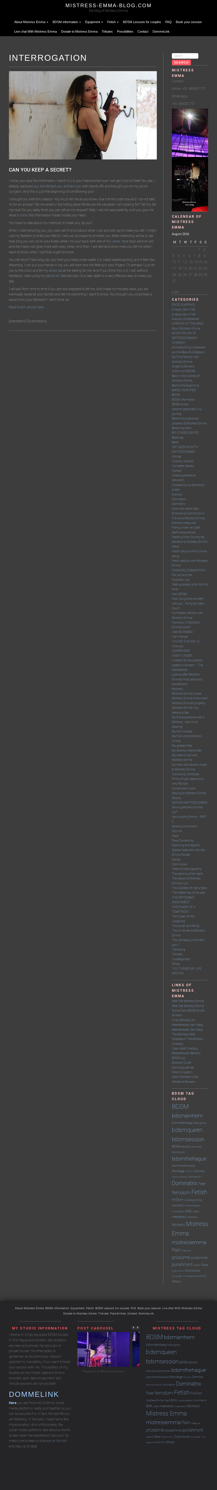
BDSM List (178, 1058)
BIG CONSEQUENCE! (185, 432)
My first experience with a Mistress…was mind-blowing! (188, 722)
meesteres (179, 1217)
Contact (143, 31)
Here (13, 1403)
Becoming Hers (181, 428)
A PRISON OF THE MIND (187, 323)
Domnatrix (178, 503)
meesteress (192, 1217)
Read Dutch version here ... (27, 307)
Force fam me (180, 580)
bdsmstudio (178, 1152)
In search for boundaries (187, 660)
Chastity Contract (182, 461)
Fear (202, 1183)
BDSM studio (180, 404)
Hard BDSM (179, 594)
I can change (180, 636)
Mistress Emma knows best (189, 698)
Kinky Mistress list (183, 1020)
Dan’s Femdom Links (185, 1077)
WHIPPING (201, 1276)
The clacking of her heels (187, 873)
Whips (176, 963)
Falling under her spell (186, 527)
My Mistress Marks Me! (187, 750)
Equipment (93, 22)
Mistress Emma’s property (188, 703)
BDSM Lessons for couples (142, 22)
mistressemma (189, 1242)
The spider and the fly (185, 926)
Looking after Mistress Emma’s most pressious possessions (187, 679)
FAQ (168, 22)
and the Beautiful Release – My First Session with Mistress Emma (189, 356)
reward (196, 1265)
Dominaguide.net (183, 1067)
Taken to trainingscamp (187, 869)
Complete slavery (183, 466)
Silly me (177, 831)
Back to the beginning (185, 385)
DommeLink (161, 31)
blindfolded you (51, 186)
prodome (181, 1257)
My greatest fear (182, 745)
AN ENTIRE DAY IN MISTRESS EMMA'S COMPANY (184, 337)
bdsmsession (188, 1139)
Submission (178, 1271)
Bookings (178, 437)
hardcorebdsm (193, 1205)
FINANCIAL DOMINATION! (188, 570)
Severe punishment (184, 826)
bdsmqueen (187, 1129)
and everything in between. (189, 347)
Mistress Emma (166, 1413)
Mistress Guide (181, 1062)
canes (116, 241)
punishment (182, 1264)
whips (53, 271)
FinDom (178, 1200)
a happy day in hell (183, 309)
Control (189, 1171)
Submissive (179, 864)
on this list (59, 1441)
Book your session (189, 22)
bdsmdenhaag (182, 1123)
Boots (175, 442)
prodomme (199, 1258)
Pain (176, 1250)
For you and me (182, 575)
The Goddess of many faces (189, 888)
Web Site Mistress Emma (188, 1001)
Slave (175, 836)
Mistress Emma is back (187, 693)
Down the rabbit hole (185, 508)
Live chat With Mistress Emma (35, 31)
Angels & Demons (183, 366)
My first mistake (182, 731)
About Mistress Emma (30, 22)
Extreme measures (184, 523)
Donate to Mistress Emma (79, 31)
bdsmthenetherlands (183, 1165)
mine (23, 215)
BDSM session (181, 1146)
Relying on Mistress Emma (189, 793)
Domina (177, 494)
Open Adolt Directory (185, 1048)
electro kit (53, 276)
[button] (138, 1327)
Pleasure (186, 1250)
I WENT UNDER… (183, 655)
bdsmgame (199, 1122)
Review (176, 798)
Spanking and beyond (186, 845)
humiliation (178, 1211)
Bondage (178, 1171)
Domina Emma (179, 1177)
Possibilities (125, 31)
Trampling (178, 949)
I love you (178, 646)
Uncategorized (181, 959)
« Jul (175, 292)
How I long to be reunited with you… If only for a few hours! (188, 603)
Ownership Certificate (185, 774)
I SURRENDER (181, 650)
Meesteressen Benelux (186, 1053)
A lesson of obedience (185, 319)
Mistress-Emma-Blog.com (108, 5)
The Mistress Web (183, 1034)
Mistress (177, 689)
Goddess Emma (193, 1200)
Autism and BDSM (183, 371)
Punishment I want (184, 788)
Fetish (112, 22)
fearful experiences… (185, 532)
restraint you (72, 186)
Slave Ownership (182, 840)
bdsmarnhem (187, 1116)
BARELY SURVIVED (184, 390)
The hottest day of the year (188, 892)
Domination (194, 1176)
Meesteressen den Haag (187, 1024)
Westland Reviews (183, 1081)
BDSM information (66, 22)
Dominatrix (179, 499)
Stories (176, 859)
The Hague (188, 1276)
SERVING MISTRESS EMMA (189, 802)
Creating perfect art (184, 475)
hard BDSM (178, 1205)
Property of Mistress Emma (103, 1371)
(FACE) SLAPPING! (183, 304)
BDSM (176, 394)
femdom (181, 1192)
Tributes (107, 31)
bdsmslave (196, 1146)
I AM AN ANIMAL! (182, 632)
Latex (195, 1211)
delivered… (178, 480)
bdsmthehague (189, 1159)
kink (189, 1211)
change (176, 456)
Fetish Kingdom (182, 1072)
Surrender (177, 1276)
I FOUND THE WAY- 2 (185, 641)
